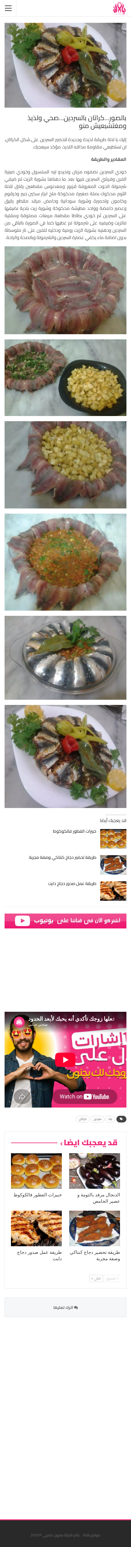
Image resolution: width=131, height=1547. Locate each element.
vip (110, 1119)
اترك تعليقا (63, 1307)
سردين (97, 1119)
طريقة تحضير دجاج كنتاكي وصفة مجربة (62, 857)
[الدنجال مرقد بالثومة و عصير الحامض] (94, 1171)
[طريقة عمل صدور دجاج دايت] (113, 891)
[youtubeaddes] (65, 920)
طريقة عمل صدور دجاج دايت (72, 883)
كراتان (83, 1119)
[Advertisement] (80, 1414)
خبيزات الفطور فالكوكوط (74, 831)
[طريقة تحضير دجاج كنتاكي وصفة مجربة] (113, 865)
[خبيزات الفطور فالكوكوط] (113, 838)
